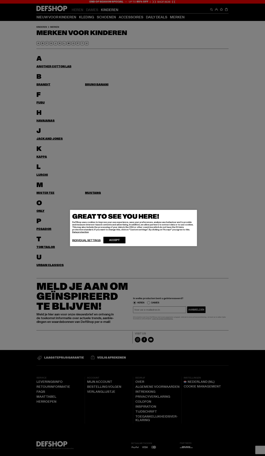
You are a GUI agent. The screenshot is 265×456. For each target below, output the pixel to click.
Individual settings (86, 240)
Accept (114, 240)
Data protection (80, 232)
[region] (133, 228)
